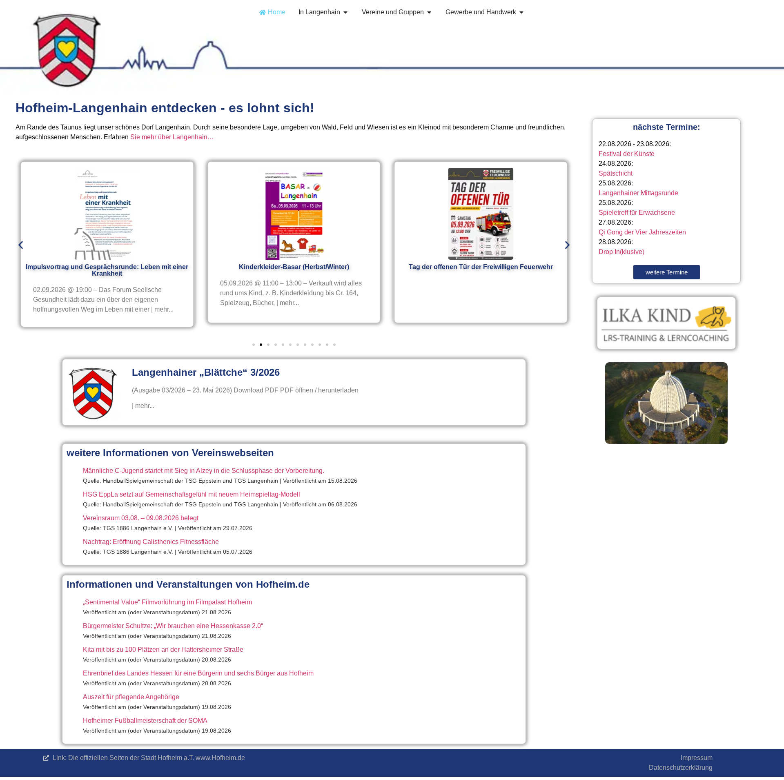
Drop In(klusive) (621, 251)
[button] (21, 245)
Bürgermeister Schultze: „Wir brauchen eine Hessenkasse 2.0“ (173, 625)
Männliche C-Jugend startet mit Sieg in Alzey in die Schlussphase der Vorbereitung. (203, 470)
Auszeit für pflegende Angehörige (131, 696)
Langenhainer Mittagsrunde (638, 192)
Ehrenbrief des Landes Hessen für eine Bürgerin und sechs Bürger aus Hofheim (198, 673)
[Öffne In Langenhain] (345, 12)
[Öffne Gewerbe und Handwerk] (521, 12)
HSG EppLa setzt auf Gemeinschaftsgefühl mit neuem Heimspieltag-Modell (191, 494)
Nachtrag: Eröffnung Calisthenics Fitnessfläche (151, 541)
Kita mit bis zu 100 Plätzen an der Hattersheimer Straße (163, 649)
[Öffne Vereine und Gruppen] (429, 12)
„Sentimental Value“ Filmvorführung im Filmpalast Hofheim (167, 602)
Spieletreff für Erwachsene (637, 212)
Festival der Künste (627, 153)
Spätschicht (616, 173)
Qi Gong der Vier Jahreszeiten (642, 232)
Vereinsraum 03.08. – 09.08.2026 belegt (140, 518)
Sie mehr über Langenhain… (172, 137)
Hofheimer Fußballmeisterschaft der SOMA (145, 720)
